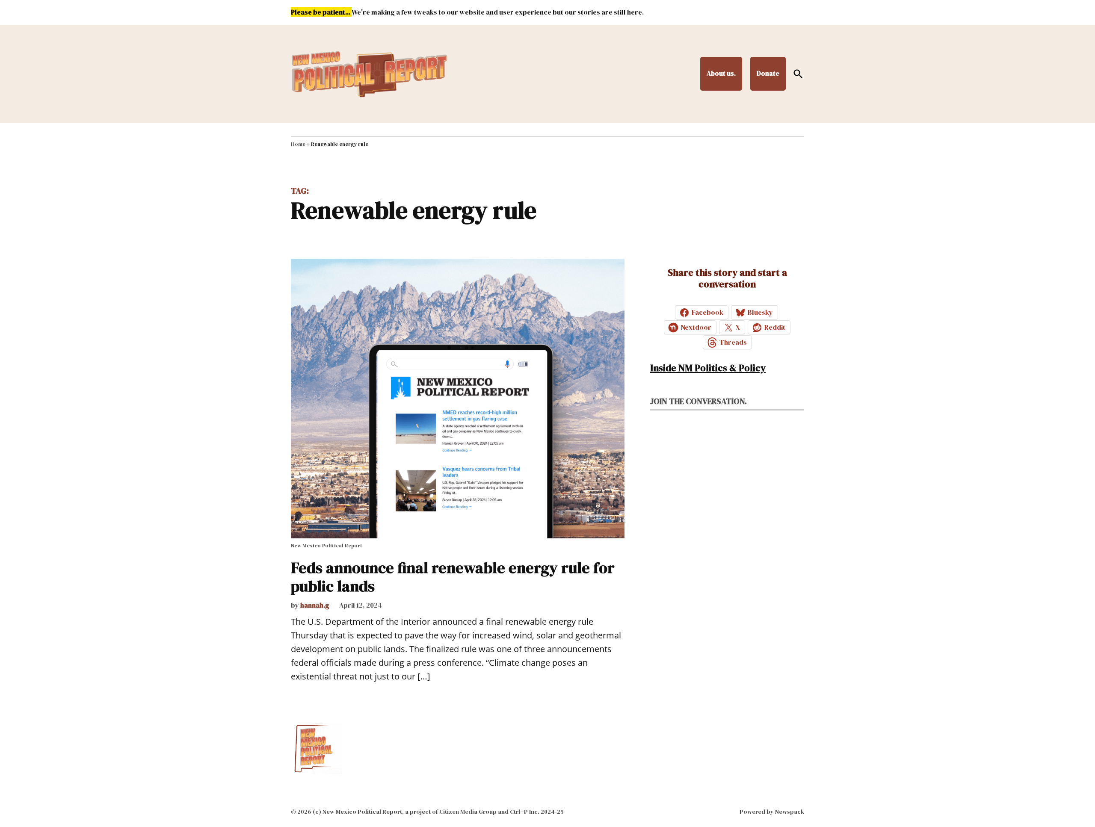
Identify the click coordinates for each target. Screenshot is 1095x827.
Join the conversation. (698, 401)
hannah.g (314, 605)
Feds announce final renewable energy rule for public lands (453, 577)
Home (298, 144)
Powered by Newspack (772, 811)
